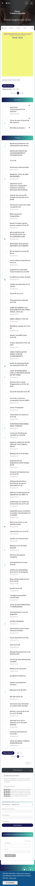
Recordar (6, 821)
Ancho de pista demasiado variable (20, 660)
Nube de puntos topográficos (16, 215)
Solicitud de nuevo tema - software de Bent (20, 629)
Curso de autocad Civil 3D (19, 392)
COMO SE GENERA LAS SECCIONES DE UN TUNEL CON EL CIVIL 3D (20, 310)
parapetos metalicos (18, 676)
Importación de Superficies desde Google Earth (19, 463)
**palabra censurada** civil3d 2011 (18, 596)
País (6, 849)
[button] (23, 93)
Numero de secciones (18, 669)
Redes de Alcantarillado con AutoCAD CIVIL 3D (19, 364)
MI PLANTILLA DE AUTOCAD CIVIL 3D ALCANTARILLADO (17, 234)
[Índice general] (17, 12)
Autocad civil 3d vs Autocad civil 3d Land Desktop (18, 722)
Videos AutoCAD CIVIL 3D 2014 (20, 344)
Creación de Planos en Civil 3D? (18, 733)
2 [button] (20, 93)
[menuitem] (8, 3)
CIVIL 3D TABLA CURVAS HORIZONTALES (19, 742)
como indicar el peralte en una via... (20, 261)
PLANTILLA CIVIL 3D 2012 (20, 277)
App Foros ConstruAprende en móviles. (17, 109)
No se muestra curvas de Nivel (19, 252)
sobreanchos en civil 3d (19, 531)
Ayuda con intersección (19, 538)
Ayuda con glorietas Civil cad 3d (20, 285)
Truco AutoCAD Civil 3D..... (20, 638)
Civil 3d (13, 160)
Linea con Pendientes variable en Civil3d (18, 434)
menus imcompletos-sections (18, 683)
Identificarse (6, 804)
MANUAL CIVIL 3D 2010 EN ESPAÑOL (19, 175)
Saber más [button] (12, 878)
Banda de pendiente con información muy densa (19, 144)
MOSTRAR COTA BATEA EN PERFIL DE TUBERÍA (19, 245)
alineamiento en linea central (18, 563)
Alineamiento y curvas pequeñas (19, 613)
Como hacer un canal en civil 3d (19, 416)
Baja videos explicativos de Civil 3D (19, 580)
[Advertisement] (17, 57)
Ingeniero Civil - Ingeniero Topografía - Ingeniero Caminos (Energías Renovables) (18, 186)
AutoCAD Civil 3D (11, 79)
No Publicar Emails (17, 128)
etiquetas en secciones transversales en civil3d (19, 271)
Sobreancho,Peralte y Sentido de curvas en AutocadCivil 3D (18, 483)
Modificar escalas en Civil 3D (20, 327)
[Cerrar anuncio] (32, 33)
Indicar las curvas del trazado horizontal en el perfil (19, 197)
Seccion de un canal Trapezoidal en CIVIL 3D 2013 (19, 384)
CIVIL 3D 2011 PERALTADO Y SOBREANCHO (20, 606)
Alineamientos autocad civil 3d (19, 301)
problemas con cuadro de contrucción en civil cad (19, 503)
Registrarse (15, 804)
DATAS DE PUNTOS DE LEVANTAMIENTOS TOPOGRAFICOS (18, 153)
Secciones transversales (19, 167)
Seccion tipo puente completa (17, 556)
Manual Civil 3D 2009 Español (18, 547)
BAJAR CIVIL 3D (16, 697)
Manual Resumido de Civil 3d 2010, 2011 (20, 653)
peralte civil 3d (16, 588)
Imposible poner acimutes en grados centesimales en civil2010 (20, 513)
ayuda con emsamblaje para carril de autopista (19, 571)
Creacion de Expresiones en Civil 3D (19, 473)
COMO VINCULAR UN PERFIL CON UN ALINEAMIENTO (18, 354)
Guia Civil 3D (15, 645)
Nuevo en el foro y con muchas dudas (18, 523)
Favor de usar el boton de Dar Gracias (19, 121)
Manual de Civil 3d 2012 (19, 453)
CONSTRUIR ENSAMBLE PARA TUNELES (19, 425)
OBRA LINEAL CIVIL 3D (19, 319)
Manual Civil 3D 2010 (18, 690)
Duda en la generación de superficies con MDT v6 (19, 493)
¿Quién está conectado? (11, 775)
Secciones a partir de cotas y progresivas (20, 206)
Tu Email (8, 843)
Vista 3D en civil (16, 293)
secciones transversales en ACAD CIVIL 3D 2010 (19, 705)
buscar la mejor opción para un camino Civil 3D (19, 224)
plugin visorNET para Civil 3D (18, 336)
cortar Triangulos (16, 407)
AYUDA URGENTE (17, 621)
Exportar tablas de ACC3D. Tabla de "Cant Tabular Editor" (20, 444)
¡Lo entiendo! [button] (10, 882)
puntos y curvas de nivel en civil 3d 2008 (19, 712)
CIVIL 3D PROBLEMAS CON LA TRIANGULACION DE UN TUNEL (20, 373)
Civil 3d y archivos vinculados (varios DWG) (19, 399)
